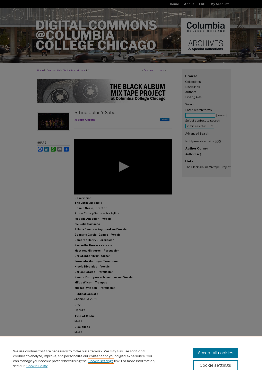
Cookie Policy (36, 366)
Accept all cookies (215, 352)
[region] (131, 358)
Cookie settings (100, 361)
